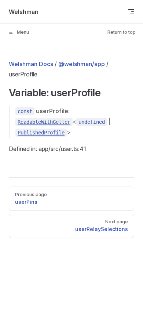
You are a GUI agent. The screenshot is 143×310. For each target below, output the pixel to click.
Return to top (121, 32)
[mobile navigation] (131, 12)
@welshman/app (81, 64)
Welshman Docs (31, 64)
